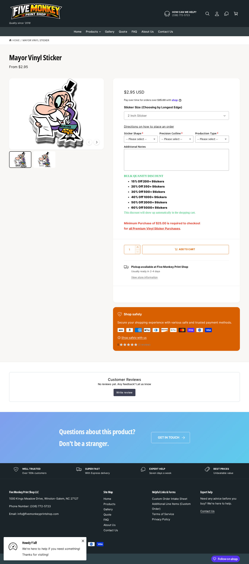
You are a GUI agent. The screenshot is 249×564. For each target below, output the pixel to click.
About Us (109, 525)
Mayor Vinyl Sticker (36, 40)
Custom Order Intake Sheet (169, 498)
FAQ (106, 519)
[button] (207, 13)
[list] (124, 471)
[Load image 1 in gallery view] (20, 159)
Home (16, 40)
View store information (144, 277)
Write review (124, 392)
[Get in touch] (226, 13)
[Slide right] (97, 142)
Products (92, 31)
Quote (107, 514)
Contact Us (111, 530)
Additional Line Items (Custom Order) (171, 506)
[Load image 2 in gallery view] (44, 159)
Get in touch (168, 437)
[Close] (83, 541)
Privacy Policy (161, 519)
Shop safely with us (134, 337)
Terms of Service (163, 514)
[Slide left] (89, 142)
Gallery (108, 509)
